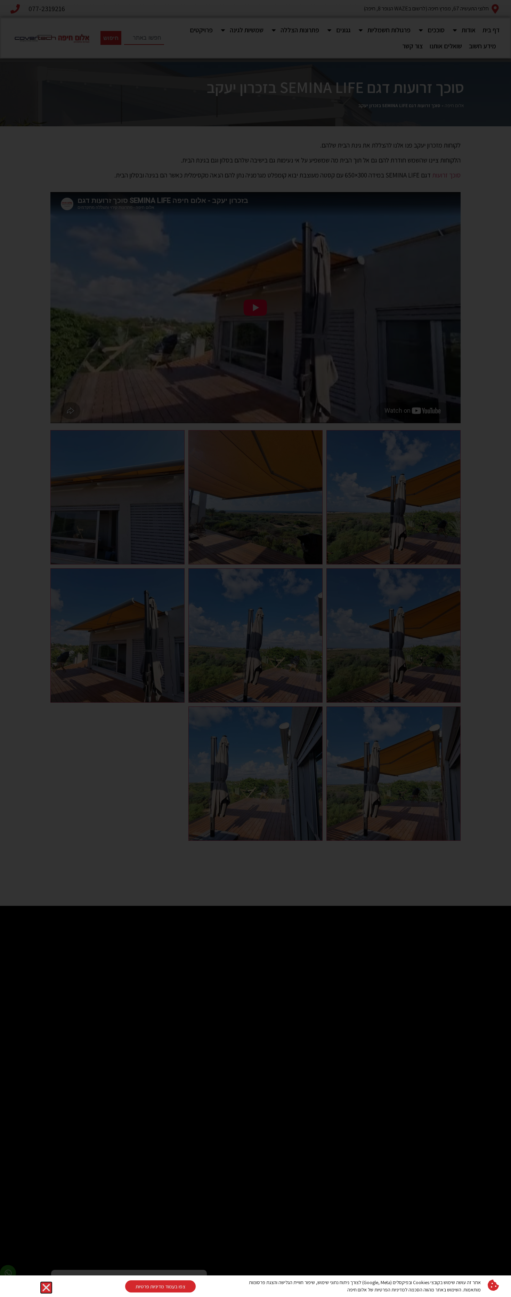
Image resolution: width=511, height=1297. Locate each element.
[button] (46, 1287)
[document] (255, 648)
